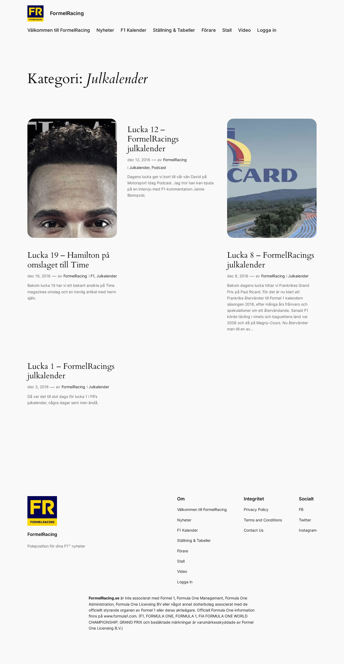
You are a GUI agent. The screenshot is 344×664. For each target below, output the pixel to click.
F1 (92, 276)
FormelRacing (67, 13)
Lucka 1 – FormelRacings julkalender (70, 371)
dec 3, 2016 (38, 386)
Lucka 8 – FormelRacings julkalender (270, 260)
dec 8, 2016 (237, 276)
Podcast (159, 167)
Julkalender (106, 276)
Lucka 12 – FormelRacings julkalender (153, 139)
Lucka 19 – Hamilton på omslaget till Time (68, 260)
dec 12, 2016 (138, 159)
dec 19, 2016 (39, 276)
